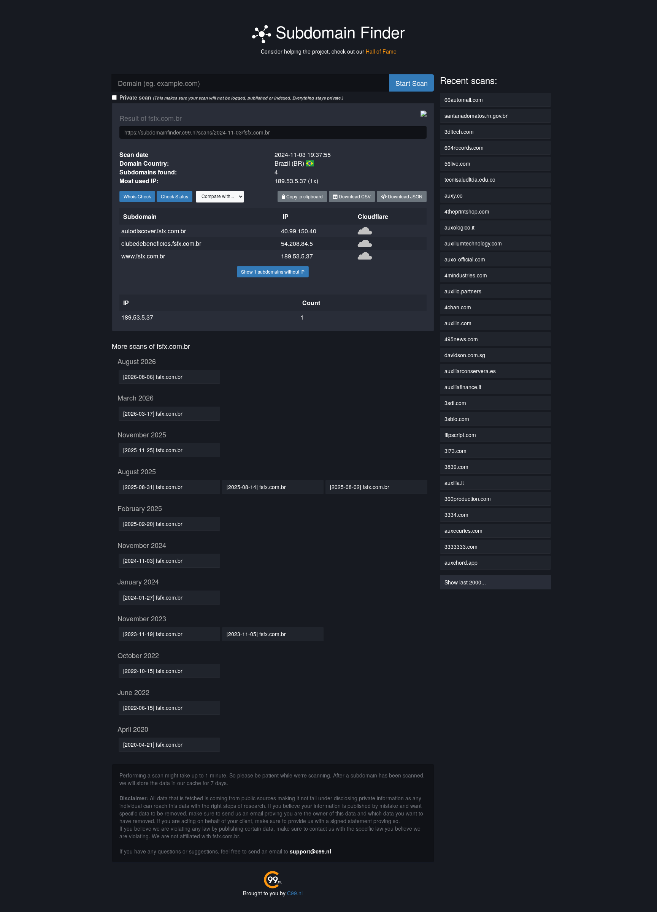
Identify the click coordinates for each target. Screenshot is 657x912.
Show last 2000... (465, 582)
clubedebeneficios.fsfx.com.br (161, 243)
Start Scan (411, 83)
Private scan (231, 97)
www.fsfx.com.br (143, 256)
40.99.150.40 (298, 230)
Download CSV (354, 196)
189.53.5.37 (297, 256)
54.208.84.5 (297, 243)
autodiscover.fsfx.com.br (153, 230)
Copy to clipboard (304, 196)
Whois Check (137, 196)
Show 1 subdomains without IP (273, 271)
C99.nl (295, 893)
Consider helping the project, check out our (329, 51)
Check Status (174, 196)
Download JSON (404, 196)
